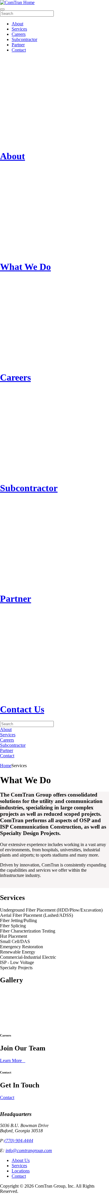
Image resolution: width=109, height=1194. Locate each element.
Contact (19, 49)
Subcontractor (24, 39)
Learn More (11, 1060)
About (17, 23)
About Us (21, 1160)
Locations (21, 1170)
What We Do (25, 266)
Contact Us (22, 709)
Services (19, 28)
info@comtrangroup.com (29, 1150)
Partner (18, 44)
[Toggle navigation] (2, 9)
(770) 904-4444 (18, 1140)
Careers (19, 34)
